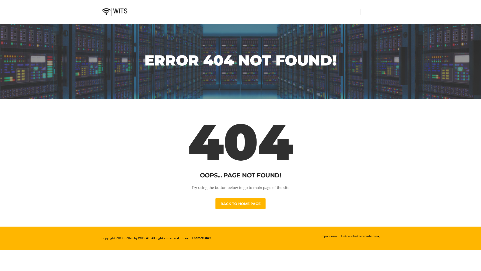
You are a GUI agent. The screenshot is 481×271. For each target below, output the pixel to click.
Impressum (328, 236)
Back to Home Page (240, 203)
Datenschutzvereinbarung (360, 236)
